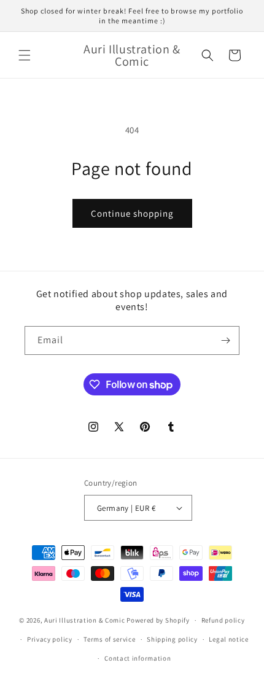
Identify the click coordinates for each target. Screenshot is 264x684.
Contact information (137, 658)
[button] (24, 55)
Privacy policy (49, 639)
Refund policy (223, 620)
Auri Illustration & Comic (84, 620)
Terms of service (109, 639)
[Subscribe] (225, 340)
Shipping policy (172, 639)
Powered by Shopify (158, 620)
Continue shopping (132, 213)
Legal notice (228, 639)
